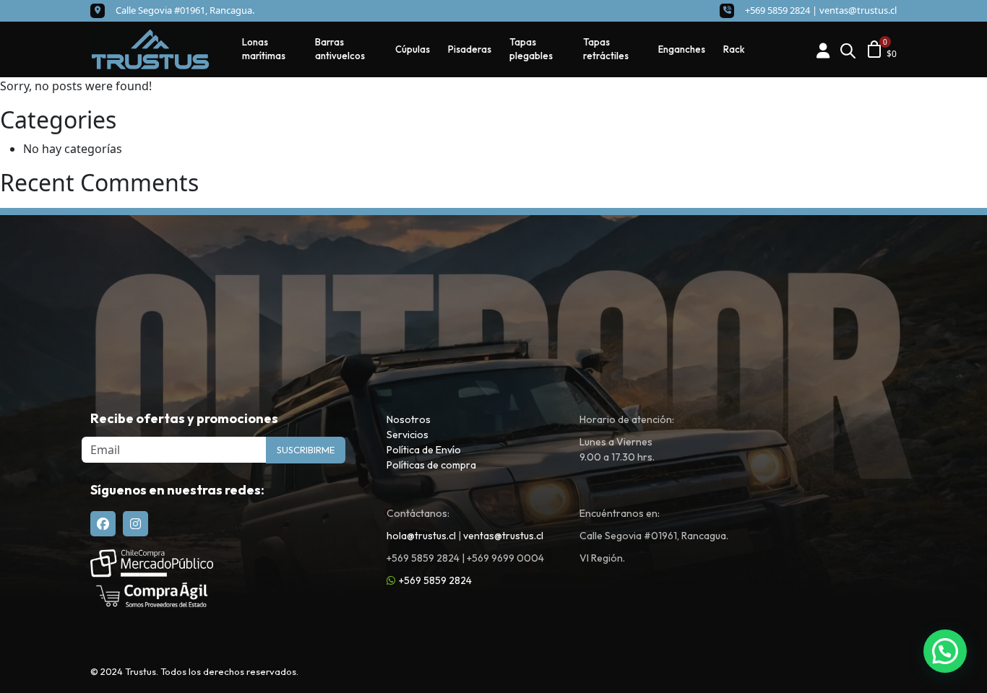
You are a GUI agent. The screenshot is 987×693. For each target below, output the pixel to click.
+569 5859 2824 (435, 580)
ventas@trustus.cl (858, 10)
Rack (734, 49)
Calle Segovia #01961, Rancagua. (185, 10)
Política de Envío (424, 449)
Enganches (681, 49)
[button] (945, 651)
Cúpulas (412, 49)
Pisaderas (469, 49)
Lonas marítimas (263, 49)
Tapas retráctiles (606, 49)
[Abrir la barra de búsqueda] (847, 49)
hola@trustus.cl (421, 535)
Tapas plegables (531, 49)
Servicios (407, 434)
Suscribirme (306, 450)
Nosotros (409, 419)
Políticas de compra (431, 464)
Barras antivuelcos (340, 49)
